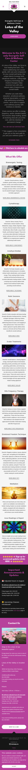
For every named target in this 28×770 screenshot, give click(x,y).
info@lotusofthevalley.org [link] (8, 675)
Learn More (14, 36)
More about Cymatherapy (14, 245)
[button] (3, 6)
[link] (14, 6)
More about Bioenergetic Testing (14, 197)
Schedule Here (14, 140)
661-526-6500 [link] (14, 2)
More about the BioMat (14, 290)
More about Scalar (14, 385)
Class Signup (16, 610)
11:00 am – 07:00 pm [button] (13, 690)
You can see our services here (14, 127)
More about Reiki (14, 335)
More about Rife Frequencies (14, 428)
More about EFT (14, 478)
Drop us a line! (14, 727)
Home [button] (14, 748)
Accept (14, 766)
